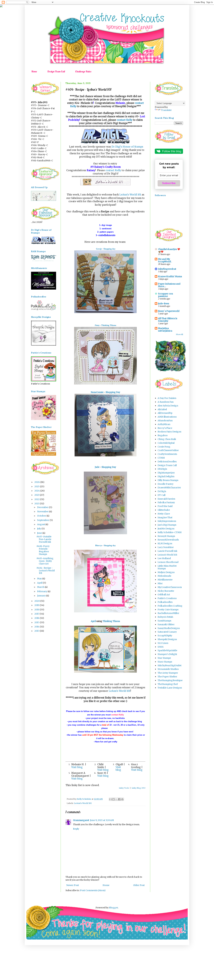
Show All (179, 334)
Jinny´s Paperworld (168, 311)
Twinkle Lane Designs (170, 687)
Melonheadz (164, 575)
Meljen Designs (166, 572)
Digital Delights (166, 476)
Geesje (99, 249)
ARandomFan (165, 420)
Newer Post (72, 885)
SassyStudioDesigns (169, 628)
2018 (37, 609)
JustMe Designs (166, 528)
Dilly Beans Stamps (168, 480)
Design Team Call (56, 71)
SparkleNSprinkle (167, 650)
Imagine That (165, 517)
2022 (37, 499)
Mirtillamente (165, 579)
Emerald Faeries (166, 498)
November (43, 511)
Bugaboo (163, 435)
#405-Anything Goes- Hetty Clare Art (45, 561)
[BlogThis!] (113, 799)
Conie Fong (164, 446)
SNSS (161, 646)
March (41, 587)
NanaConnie (97, 392)
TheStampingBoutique (170, 680)
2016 (37, 618)
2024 (37, 490)
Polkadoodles (165, 602)
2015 (37, 622)
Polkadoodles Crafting (170, 605)
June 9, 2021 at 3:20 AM (102, 820)
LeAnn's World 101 (130, 194)
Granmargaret (81, 820)
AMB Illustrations (167, 416)
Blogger (113, 907)
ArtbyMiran (164, 424)
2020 (37, 601)
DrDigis (162, 491)
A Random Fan (166, 401)
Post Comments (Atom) (93, 890)
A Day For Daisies (167, 398)
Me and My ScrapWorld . (165, 260)
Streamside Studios (168, 669)
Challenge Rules (83, 71)
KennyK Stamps (166, 536)
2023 (37, 494)
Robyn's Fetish (165, 617)
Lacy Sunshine (166, 547)
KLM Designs (165, 543)
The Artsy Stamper (168, 672)
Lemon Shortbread (168, 562)
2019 (37, 605)
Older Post (139, 885)
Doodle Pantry (165, 484)
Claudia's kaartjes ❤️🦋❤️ (169, 250)
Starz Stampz (165, 661)
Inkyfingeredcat (167, 269)
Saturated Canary (167, 631)
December (43, 507)
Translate (166, 110)
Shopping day (109, 249)
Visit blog (77, 767)
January (41, 595)
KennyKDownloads (168, 539)
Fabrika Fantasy (166, 502)
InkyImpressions (167, 521)
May (39, 578)
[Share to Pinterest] (122, 799)
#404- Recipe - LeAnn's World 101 (46, 570)
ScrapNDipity (165, 635)
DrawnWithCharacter (169, 487)
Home (34, 71)
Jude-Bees (163, 303)
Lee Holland (164, 558)
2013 (37, 630)
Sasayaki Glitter (166, 624)
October (42, 515)
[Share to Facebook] (119, 799)
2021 (37, 503)
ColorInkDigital (166, 443)
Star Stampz (164, 658)
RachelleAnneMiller (168, 613)
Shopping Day (113, 392)
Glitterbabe (164, 510)
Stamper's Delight (167, 654)
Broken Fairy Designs (169, 431)
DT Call (161, 495)
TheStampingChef (168, 684)
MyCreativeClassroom (170, 587)
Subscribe (169, 183)
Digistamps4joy (166, 472)
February (42, 591)
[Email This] (110, 799)
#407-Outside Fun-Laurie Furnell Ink (44, 539)
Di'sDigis (162, 469)
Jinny (97, 325)
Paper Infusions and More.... (169, 285)
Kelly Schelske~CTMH (170, 532)
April (93, 621)
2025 (37, 486)
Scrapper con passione (165, 295)
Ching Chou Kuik (167, 439)
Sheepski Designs (167, 639)
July (39, 528)
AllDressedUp (165, 413)
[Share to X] (116, 799)
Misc (160, 583)
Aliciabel (162, 409)
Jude (97, 467)
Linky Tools (124, 788)
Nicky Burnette (166, 591)
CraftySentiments (167, 454)
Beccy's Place (165, 428)
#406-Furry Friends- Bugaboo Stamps (43, 550)
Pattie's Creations (167, 598)
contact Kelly (124, 119)
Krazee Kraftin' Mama (170, 276)
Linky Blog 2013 (138, 788)
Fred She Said (165, 506)
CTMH (161, 457)
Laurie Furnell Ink (167, 551)
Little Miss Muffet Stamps (167, 567)
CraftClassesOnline (168, 450)
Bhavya (98, 545)
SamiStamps (164, 620)
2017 (37, 613)
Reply (76, 828)
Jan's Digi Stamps (167, 524)
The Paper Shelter (167, 676)
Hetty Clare (164, 513)
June (39, 533)
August (41, 524)
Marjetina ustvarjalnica (165, 329)
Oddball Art (164, 594)
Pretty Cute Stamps (168, 609)
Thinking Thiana (108, 325)
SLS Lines (163, 643)
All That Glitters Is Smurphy (167, 319)
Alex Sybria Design (168, 405)
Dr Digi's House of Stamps (127, 146)
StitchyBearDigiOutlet (169, 665)
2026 (37, 482)
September (43, 520)
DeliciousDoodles (167, 461)
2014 (37, 626)
